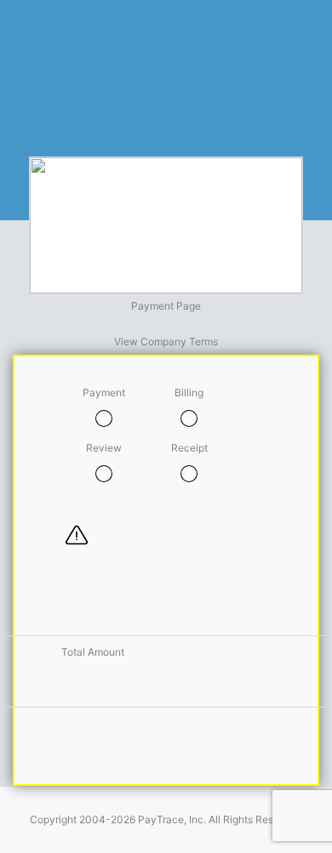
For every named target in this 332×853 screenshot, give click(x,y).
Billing (189, 392)
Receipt (189, 447)
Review (104, 447)
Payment (104, 392)
